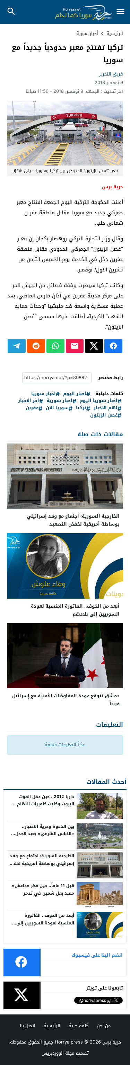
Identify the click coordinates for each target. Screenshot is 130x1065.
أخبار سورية (87, 33)
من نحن (104, 1025)
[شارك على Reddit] (36, 346)
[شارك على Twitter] (94, 346)
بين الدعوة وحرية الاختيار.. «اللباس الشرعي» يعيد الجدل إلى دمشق (44, 834)
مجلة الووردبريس (58, 1053)
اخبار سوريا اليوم (99, 400)
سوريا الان (57, 408)
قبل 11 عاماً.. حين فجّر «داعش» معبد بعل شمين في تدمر (43, 889)
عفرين (32, 408)
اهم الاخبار (106, 408)
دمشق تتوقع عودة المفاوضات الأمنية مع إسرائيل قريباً (66, 699)
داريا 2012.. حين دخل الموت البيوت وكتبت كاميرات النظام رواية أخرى (45, 804)
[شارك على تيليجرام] (16, 346)
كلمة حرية (78, 1025)
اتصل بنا (27, 1025)
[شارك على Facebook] (113, 346)
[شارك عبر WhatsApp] (55, 346)
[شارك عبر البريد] (75, 346)
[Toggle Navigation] (120, 12)
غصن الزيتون (104, 415)
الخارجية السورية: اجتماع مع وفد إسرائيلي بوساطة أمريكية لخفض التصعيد (73, 520)
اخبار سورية (59, 400)
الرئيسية (52, 1025)
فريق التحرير (111, 74)
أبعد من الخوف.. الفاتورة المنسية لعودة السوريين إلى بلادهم (75, 610)
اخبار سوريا (43, 393)
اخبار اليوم (74, 393)
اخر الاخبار (28, 400)
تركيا (81, 408)
